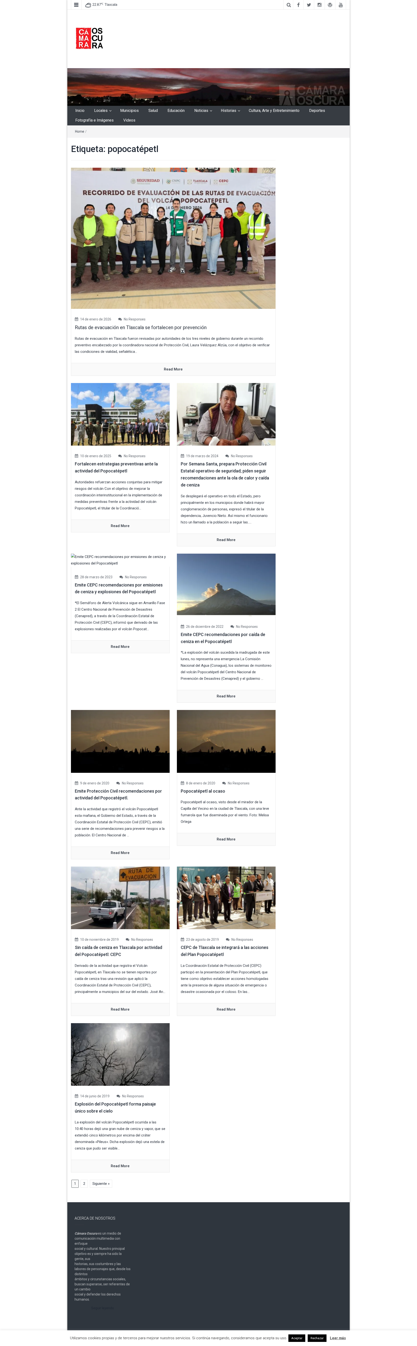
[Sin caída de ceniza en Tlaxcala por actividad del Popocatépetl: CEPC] (120, 898)
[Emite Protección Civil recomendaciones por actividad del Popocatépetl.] (120, 741)
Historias (228, 110)
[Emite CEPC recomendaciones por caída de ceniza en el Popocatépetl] (226, 584)
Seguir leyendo (102, 1308)
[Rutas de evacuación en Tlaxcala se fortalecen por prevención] (173, 238)
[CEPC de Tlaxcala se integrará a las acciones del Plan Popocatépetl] (226, 898)
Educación (176, 110)
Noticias (201, 110)
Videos (129, 120)
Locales (101, 110)
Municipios (129, 110)
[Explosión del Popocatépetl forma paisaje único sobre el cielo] (120, 1054)
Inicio (79, 110)
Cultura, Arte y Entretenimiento (274, 110)
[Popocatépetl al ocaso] (226, 741)
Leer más (338, 1338)
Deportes (317, 110)
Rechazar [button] (317, 1338)
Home (79, 131)
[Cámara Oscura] (208, 87)
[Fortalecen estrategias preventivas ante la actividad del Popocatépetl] (120, 414)
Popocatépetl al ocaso (203, 791)
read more (173, 369)
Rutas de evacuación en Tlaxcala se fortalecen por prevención (141, 327)
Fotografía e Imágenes (94, 120)
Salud (153, 110)
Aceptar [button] (296, 1338)
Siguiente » (101, 1183)
